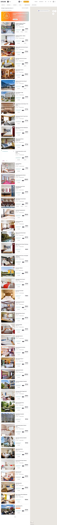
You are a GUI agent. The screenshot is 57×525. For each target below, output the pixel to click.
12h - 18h (22, 206)
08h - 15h (19, 88)
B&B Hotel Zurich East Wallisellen (15, 131)
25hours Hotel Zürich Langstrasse (15, 143)
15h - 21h (26, 206)
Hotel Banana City (15, 510)
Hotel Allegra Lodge (15, 96)
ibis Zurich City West (15, 294)
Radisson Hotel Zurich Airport (15, 85)
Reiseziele (36, 1)
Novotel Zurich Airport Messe (15, 464)
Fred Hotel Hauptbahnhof (15, 214)
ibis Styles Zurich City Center (15, 62)
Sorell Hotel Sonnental (15, 306)
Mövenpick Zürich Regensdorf (15, 395)
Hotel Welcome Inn (15, 340)
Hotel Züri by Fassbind (15, 418)
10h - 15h (19, 387)
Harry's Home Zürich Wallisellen (15, 498)
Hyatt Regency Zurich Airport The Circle (15, 108)
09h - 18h (19, 43)
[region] (43, 266)
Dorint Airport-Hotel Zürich (15, 203)
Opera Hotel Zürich (15, 453)
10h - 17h (19, 77)
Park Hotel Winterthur (15, 407)
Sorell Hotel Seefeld (15, 374)
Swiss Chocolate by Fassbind (15, 442)
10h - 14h (19, 490)
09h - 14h (19, 171)
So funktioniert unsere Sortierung (6, 10)
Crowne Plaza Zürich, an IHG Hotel (15, 156)
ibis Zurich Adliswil (15, 272)
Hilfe (45, 1)
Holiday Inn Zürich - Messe (15, 40)
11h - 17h (19, 217)
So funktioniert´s (41, 1)
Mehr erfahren (15, 19)
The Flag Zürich (15, 168)
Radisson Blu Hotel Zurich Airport (15, 51)
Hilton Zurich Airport (15, 362)
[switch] (27, 5)
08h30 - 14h (18, 343)
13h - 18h (25, 43)
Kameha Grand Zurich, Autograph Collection (15, 260)
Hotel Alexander (15, 487)
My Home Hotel (15, 476)
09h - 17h (19, 123)
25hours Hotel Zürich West (15, 237)
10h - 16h (19, 182)
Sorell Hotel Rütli (15, 328)
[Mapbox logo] (32, 524)
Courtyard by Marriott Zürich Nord (15, 430)
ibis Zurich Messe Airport (15, 317)
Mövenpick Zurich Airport (15, 283)
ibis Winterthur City (15, 225)
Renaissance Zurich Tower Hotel (15, 120)
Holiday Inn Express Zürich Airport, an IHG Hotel (15, 28)
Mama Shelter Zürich (15, 74)
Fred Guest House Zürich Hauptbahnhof (15, 191)
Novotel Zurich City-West (15, 351)
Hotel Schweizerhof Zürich (15, 179)
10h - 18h (25, 88)
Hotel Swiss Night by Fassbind (15, 384)
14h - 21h (25, 159)
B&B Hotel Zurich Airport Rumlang (15, 248)
